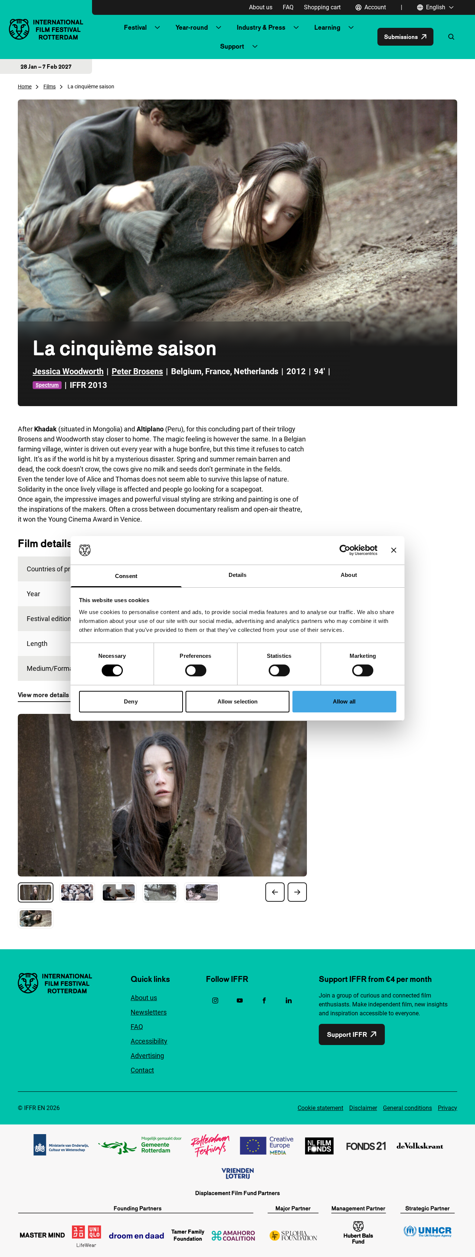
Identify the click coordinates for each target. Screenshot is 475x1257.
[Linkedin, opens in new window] (288, 1000)
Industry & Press (261, 27)
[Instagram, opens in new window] (215, 1000)
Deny (130, 701)
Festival (135, 27)
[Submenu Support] (255, 46)
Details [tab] (238, 575)
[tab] (35, 892)
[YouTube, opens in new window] (239, 1000)
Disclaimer (363, 1107)
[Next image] (297, 892)
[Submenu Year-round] (218, 27)
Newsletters (149, 1012)
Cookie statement (320, 1107)
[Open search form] (451, 37)
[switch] (195, 670)
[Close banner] (393, 550)
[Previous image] (275, 892)
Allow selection (237, 701)
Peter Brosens (137, 371)
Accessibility (149, 1041)
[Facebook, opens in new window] (264, 1000)
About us (260, 7)
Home (25, 86)
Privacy (447, 1107)
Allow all (344, 701)
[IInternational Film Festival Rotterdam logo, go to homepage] (46, 29)
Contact (142, 1070)
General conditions (407, 1107)
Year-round (192, 27)
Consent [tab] (126, 576)
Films (49, 86)
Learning (327, 27)
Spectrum (47, 385)
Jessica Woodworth (68, 371)
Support (232, 46)
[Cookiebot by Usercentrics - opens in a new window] (344, 550)
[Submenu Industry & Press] (296, 27)
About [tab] (349, 575)
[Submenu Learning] (351, 27)
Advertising (147, 1056)
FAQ (288, 7)
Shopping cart (322, 7)
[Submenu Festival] (157, 27)
